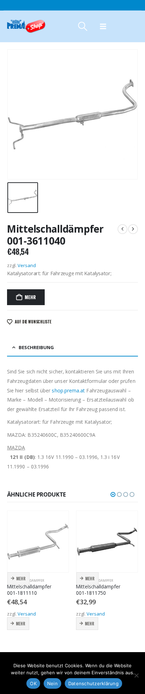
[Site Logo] (26, 26)
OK (33, 683)
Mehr (30, 297)
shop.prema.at (68, 390)
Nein (52, 683)
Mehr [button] (21, 578)
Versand (27, 265)
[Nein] (136, 675)
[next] (133, 229)
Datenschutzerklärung (93, 683)
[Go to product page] (38, 541)
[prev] (122, 229)
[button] (82, 26)
